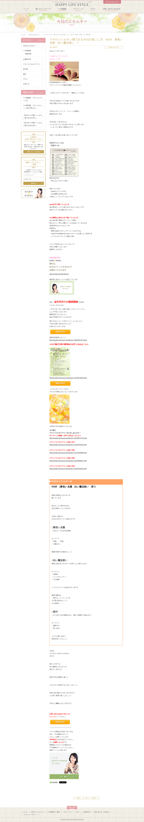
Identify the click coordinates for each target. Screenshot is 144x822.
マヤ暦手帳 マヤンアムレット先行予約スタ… (32, 107)
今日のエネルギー (34, 34)
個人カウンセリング (37, 812)
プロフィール (67, 812)
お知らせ (26, 84)
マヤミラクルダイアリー (31, 64)
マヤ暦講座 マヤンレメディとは (32, 99)
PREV (78, 798)
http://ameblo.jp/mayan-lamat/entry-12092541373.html (68, 340)
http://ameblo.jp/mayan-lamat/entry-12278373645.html (68, 378)
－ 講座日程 (27, 54)
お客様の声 (27, 59)
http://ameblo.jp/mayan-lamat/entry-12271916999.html (68, 453)
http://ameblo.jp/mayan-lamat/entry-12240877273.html (68, 438)
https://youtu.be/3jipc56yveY (59, 274)
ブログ (77, 812)
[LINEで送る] (53, 782)
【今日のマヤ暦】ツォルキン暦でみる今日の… (32, 116)
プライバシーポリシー (30, 814)
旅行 (24, 74)
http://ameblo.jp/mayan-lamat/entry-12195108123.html (68, 469)
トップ (23, 34)
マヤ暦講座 (27, 50)
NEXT (94, 798)
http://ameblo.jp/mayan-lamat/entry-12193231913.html (68, 445)
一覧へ (86, 798)
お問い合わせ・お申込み (101, 812)
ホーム (25, 812)
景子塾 (25, 69)
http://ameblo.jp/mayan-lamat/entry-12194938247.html (68, 461)
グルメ (25, 79)
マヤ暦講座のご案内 (53, 812)
